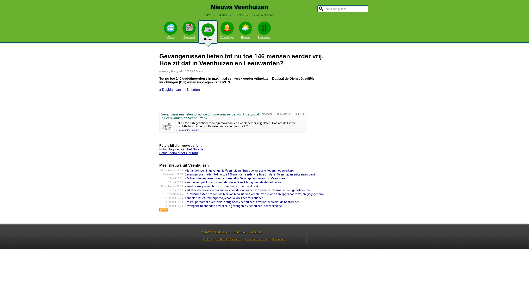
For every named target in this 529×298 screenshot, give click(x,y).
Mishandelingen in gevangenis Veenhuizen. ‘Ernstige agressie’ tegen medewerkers (239, 170)
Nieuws (208, 39)
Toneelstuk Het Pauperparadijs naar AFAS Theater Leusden (224, 198)
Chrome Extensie (256, 239)
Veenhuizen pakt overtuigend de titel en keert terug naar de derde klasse (233, 182)
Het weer (245, 37)
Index (207, 15)
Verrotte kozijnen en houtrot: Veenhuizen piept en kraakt (222, 186)
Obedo (258, 232)
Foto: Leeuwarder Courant (178, 153)
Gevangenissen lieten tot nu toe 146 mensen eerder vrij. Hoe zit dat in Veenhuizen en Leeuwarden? (250, 174)
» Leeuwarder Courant (187, 130)
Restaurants (264, 37)
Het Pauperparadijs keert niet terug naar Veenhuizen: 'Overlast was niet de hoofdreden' (242, 202)
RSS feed (235, 239)
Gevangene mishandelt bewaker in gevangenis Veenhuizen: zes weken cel (233, 206)
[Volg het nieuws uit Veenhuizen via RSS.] (163, 211)
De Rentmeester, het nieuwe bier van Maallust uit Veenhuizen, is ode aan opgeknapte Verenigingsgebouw (254, 194)
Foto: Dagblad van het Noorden (182, 149)
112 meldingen (227, 37)
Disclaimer (279, 239)
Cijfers (170, 37)
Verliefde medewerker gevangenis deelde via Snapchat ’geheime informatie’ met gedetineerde (247, 190)
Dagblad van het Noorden (181, 89)
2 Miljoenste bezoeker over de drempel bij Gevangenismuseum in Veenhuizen (236, 178)
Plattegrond (189, 37)
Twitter (220, 239)
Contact (207, 239)
